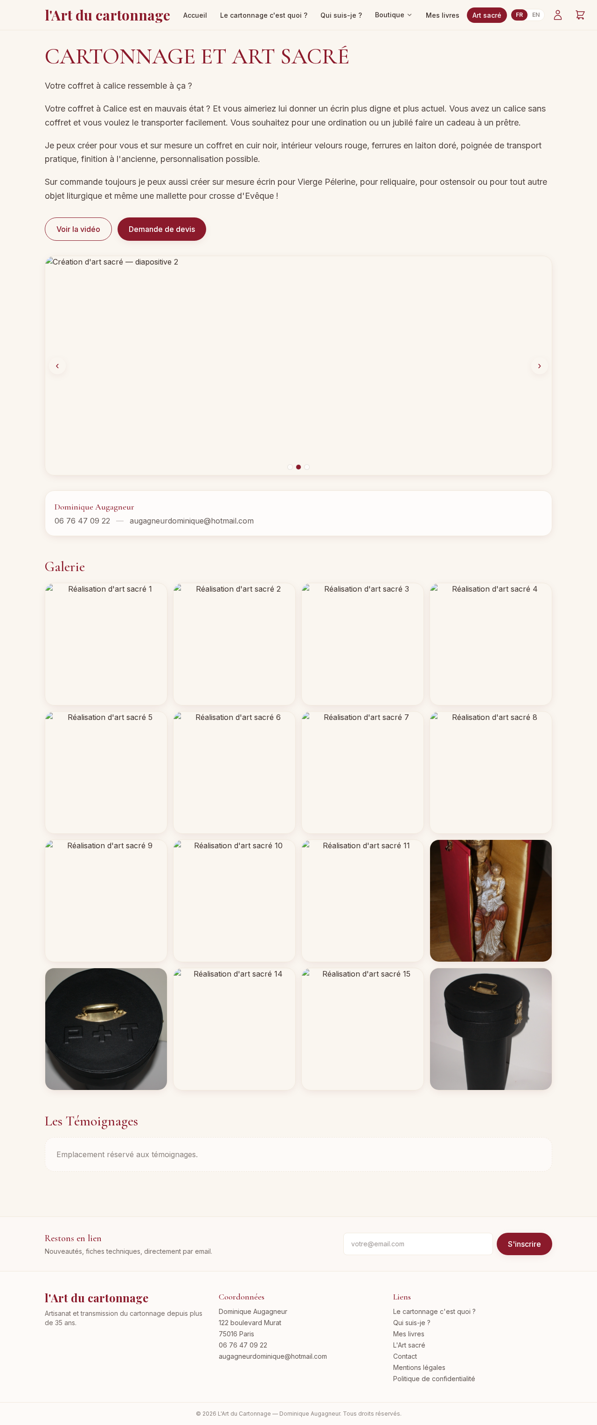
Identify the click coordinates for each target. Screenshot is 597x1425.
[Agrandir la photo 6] (234, 772)
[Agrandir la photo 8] (491, 772)
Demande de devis (162, 229)
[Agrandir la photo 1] (106, 644)
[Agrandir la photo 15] (362, 1029)
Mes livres (442, 15)
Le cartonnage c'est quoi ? (263, 15)
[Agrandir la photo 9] (106, 900)
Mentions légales (419, 1367)
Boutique (389, 15)
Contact (405, 1356)
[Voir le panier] (580, 15)
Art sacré (486, 15)
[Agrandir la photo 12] (491, 900)
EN (536, 14)
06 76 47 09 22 (82, 520)
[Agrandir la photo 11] (362, 900)
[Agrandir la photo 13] (106, 1029)
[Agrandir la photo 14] (234, 1029)
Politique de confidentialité (434, 1379)
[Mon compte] (557, 15)
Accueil (195, 15)
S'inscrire (524, 1244)
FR (519, 14)
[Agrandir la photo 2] (234, 644)
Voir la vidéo (78, 229)
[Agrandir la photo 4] (491, 644)
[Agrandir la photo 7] (362, 772)
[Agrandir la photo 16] (491, 1029)
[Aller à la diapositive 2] (298, 467)
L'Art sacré (409, 1345)
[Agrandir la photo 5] (106, 772)
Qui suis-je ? (341, 15)
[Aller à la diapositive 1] (290, 467)
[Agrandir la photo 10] (234, 900)
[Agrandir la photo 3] (362, 644)
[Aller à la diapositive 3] (307, 467)
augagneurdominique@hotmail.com (192, 520)
